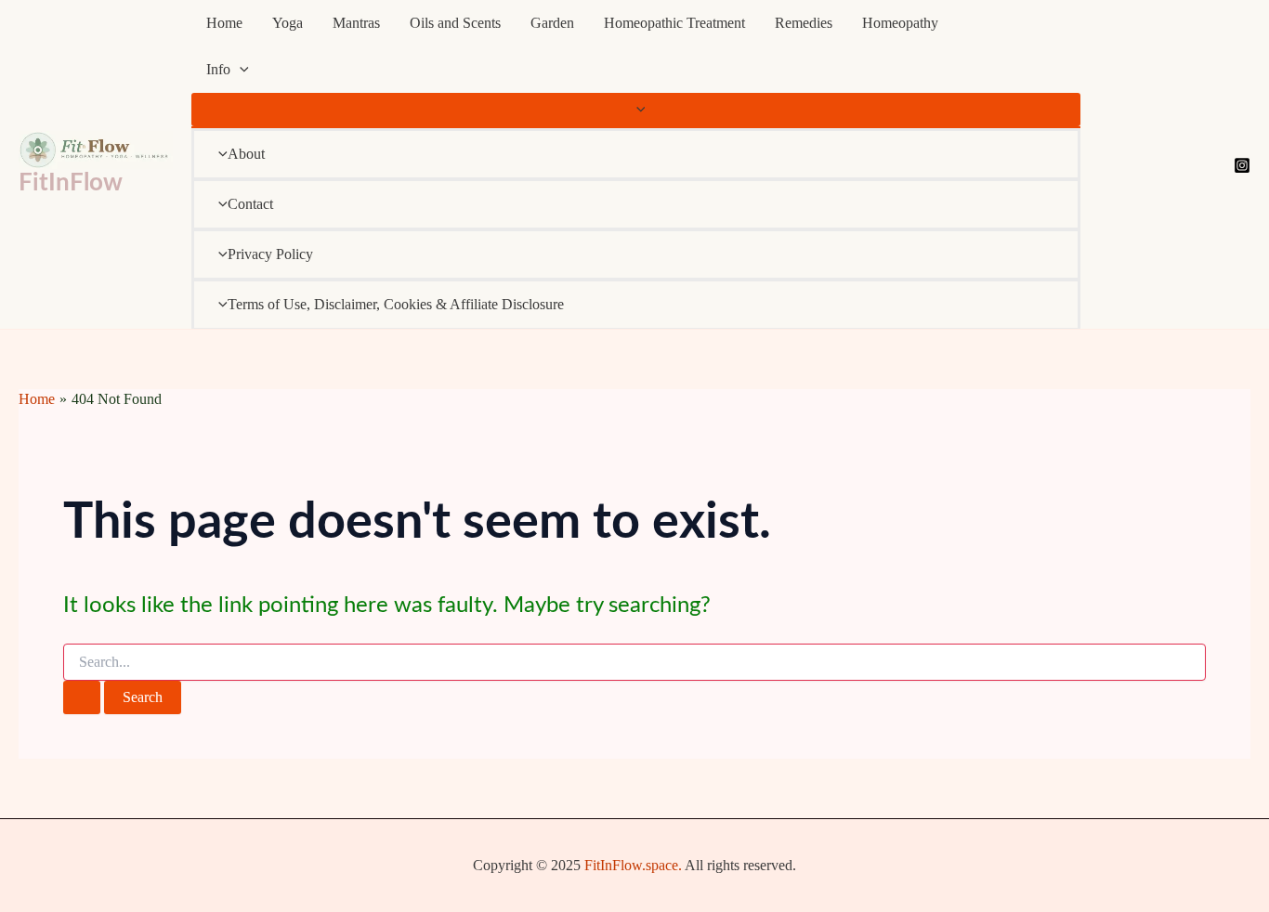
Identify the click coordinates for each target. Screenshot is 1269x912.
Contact (250, 204)
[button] (239, 69)
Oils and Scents (455, 23)
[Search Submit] (81, 697)
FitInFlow (71, 183)
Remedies (803, 23)
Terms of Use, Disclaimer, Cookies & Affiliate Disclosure (396, 304)
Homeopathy (900, 23)
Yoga (287, 23)
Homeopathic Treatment (674, 23)
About (246, 154)
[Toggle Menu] (635, 109)
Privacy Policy (270, 254)
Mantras (356, 23)
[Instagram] (1242, 165)
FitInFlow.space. (633, 865)
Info (218, 69)
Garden (552, 23)
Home (224, 23)
